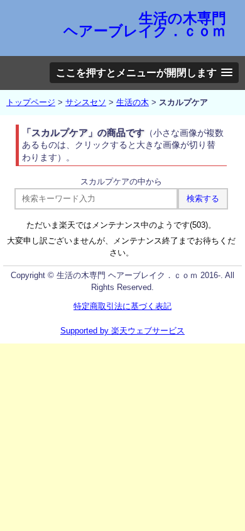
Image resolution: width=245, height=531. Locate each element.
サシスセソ (85, 102)
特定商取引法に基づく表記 (123, 306)
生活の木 (132, 102)
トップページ (30, 102)
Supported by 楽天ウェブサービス (122, 330)
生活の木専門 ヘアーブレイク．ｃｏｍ (144, 24)
